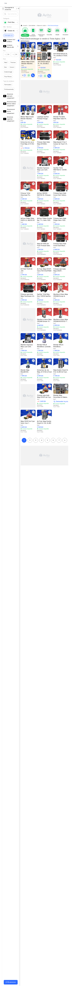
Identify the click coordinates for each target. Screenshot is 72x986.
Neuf (5, 62)
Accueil (25, 25)
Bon (5, 67)
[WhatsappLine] (29, 75)
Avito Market (32, 25)
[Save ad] (33, 44)
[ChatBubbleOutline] (25, 75)
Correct (12, 67)
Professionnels (9, 89)
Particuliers (7, 84)
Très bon (13, 62)
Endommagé (8, 72)
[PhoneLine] (33, 75)
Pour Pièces (8, 76)
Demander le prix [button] (62, 401)
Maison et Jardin (41, 25)
